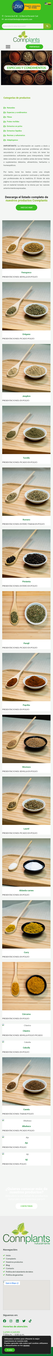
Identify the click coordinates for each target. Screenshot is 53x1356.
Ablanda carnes (26, 890)
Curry (26, 952)
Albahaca (26, 1126)
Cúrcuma (26, 1014)
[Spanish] (49, 3)
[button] (26, 67)
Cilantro (26, 1031)
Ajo (26, 1143)
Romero (26, 519)
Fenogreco (26, 272)
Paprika (26, 705)
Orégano (26, 334)
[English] (46, 3)
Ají (26, 1159)
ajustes (26, 1345)
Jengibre (26, 396)
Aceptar (9, 1350)
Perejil (26, 643)
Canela (26, 1109)
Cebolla (26, 1047)
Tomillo (26, 458)
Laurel (26, 828)
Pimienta (26, 581)
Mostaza (26, 767)
